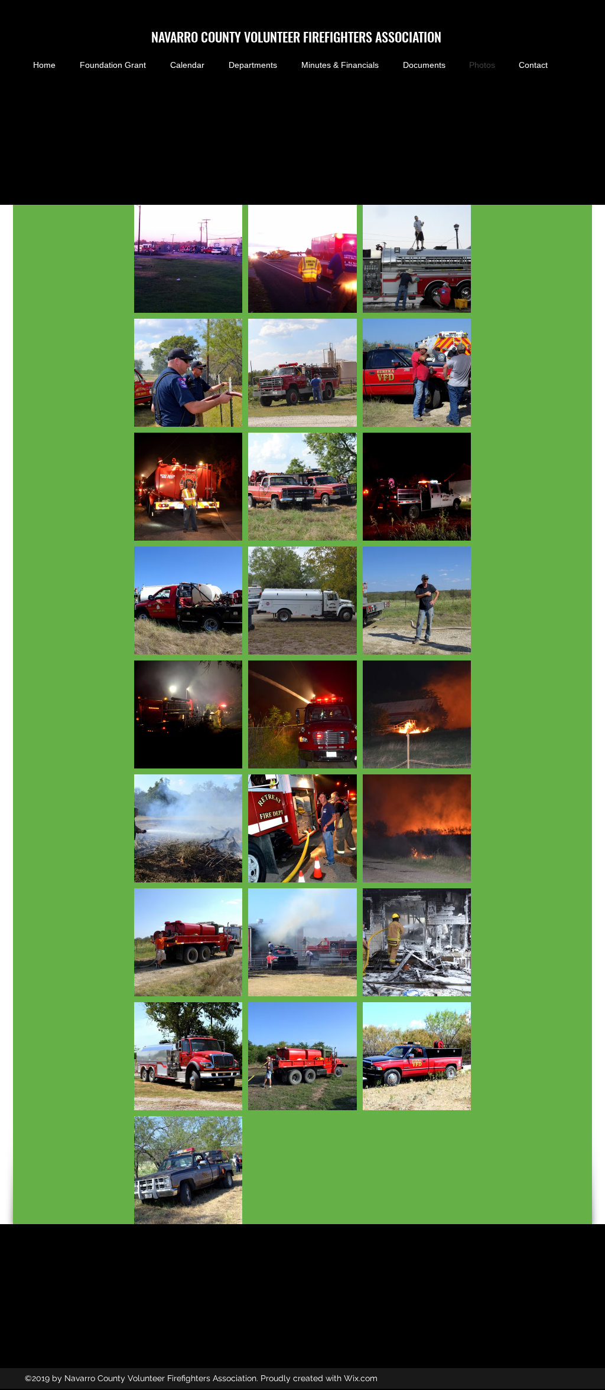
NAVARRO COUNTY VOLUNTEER (227, 36)
